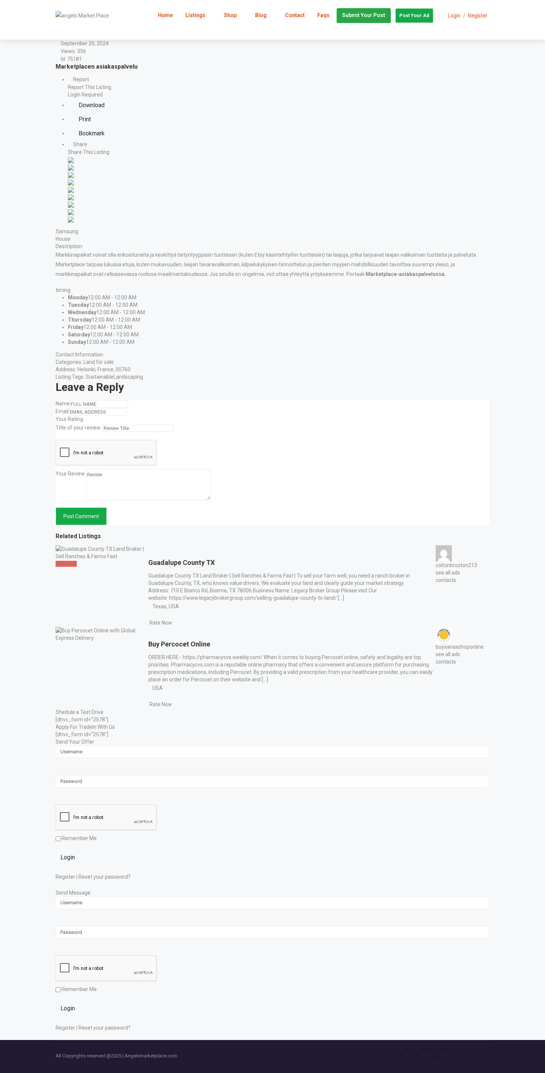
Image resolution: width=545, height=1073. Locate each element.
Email (62, 411)
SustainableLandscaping (114, 377)
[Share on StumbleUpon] (71, 211)
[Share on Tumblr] (71, 204)
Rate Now (160, 623)
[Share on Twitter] (71, 167)
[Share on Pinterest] (71, 197)
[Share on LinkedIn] (71, 174)
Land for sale (98, 362)
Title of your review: (79, 428)
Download (91, 105)
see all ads (448, 573)
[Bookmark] (155, 552)
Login (67, 857)
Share (79, 144)
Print (84, 119)
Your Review (70, 474)
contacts (446, 580)
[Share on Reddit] (71, 189)
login (454, 16)
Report (80, 79)
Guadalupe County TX (181, 562)
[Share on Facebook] (71, 159)
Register (478, 16)
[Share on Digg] (71, 182)
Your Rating (69, 419)
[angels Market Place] (82, 15)
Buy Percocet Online (179, 644)
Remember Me (78, 838)
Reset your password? (105, 877)
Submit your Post (363, 15)
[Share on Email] (71, 219)
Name (63, 404)
